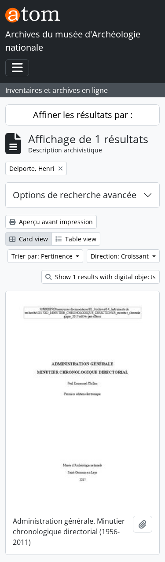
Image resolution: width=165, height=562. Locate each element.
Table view (79, 239)
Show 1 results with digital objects (104, 277)
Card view (32, 239)
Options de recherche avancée (74, 195)
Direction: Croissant (120, 256)
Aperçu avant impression (55, 222)
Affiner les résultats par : (82, 115)
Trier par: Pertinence (42, 256)
